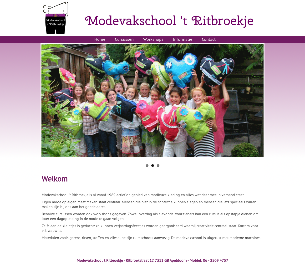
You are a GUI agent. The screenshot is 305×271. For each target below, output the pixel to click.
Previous (39, 101)
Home (99, 39)
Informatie (182, 39)
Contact (209, 39)
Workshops (153, 39)
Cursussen (124, 39)
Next (265, 101)
